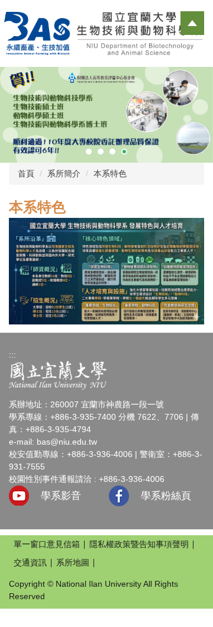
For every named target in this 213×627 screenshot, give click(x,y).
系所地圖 (72, 562)
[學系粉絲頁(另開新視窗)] (119, 495)
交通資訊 (30, 562)
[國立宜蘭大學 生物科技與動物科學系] (106, 32)
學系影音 (61, 495)
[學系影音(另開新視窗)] (19, 495)
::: (12, 354)
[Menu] (192, 23)
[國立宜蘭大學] (57, 375)
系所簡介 (63, 173)
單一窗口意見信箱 (47, 544)
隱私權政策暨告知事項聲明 (139, 544)
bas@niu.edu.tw (67, 441)
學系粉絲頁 (166, 495)
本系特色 (110, 173)
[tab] (89, 151)
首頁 (26, 173)
